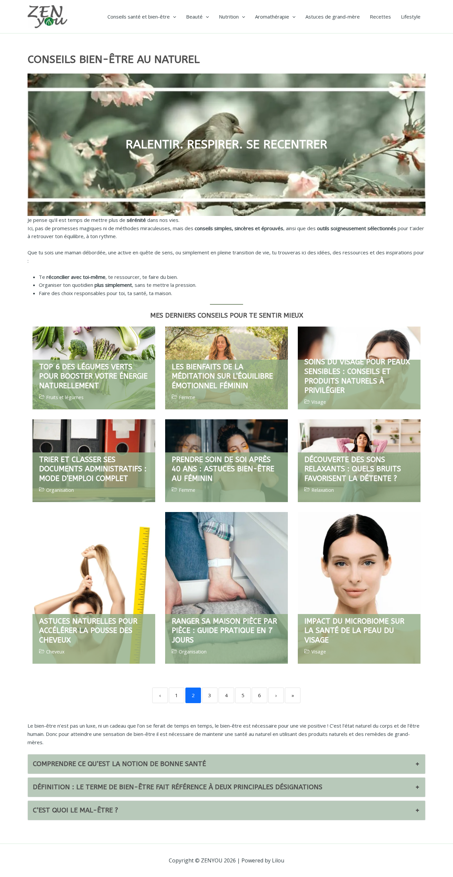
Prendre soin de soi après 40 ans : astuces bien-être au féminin (223, 469)
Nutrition (229, 16)
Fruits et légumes (65, 397)
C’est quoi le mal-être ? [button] (75, 810)
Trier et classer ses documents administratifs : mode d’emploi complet (93, 469)
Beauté (194, 16)
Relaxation (322, 490)
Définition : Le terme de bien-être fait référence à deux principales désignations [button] (177, 787)
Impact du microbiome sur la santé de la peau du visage (354, 631)
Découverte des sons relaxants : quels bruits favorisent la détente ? (352, 469)
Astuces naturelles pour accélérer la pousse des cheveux (88, 631)
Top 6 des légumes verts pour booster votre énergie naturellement (93, 376)
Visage (318, 402)
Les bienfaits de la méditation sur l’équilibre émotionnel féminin (222, 376)
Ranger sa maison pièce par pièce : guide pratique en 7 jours (224, 631)
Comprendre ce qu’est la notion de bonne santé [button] (119, 764)
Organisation (60, 490)
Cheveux (55, 652)
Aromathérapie (272, 16)
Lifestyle (411, 16)
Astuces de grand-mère (332, 16)
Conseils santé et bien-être (138, 16)
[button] (173, 16)
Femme (187, 397)
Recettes (380, 16)
